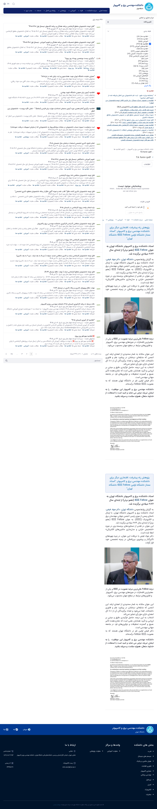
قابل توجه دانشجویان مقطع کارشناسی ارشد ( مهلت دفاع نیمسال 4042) (70, 272)
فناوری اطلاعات (146, 766)
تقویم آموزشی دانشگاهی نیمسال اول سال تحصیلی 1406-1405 (73, 159)
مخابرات (148, 794)
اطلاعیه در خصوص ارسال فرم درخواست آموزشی (138, 112)
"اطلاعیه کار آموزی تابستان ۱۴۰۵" (83, 320)
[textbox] (126, 207)
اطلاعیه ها (85, 36)
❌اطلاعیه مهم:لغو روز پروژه (85, 336)
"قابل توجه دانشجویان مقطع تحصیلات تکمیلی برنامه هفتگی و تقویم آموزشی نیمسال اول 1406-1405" (58, 42)
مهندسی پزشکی (146, 775)
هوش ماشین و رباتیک (144, 761)
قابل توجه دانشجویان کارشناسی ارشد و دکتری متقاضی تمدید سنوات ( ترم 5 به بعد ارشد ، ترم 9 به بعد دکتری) (55, 256)
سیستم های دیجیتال (144, 756)
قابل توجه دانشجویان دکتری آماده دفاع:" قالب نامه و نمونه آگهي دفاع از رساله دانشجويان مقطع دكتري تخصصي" (55, 191)
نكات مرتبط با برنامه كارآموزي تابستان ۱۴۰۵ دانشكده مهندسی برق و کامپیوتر (68, 304)
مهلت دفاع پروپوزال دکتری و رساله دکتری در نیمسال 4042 (74, 288)
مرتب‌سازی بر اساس (146, 17)
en (8, 3)
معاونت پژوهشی (95, 751)
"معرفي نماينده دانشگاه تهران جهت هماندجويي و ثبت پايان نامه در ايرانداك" (68, 76)
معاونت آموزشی (112, 751)
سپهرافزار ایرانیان (57, 805)
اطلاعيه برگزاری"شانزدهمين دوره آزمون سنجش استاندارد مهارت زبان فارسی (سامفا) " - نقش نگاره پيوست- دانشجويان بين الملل (51, 109)
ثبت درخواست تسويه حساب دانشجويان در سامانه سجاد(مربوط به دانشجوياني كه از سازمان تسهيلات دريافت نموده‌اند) (53, 127)
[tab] (129, 31)
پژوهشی (26, 137)
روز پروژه (71, 68)
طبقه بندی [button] (147, 31)
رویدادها (86, 68)
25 (11, 354)
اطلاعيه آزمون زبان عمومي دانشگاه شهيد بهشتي (78, 92)
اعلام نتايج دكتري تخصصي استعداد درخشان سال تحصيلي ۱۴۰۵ (72, 143)
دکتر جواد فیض (113, 259)
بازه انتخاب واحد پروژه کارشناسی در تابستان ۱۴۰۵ (77, 207)
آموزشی (26, 36)
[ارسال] (6, 361)
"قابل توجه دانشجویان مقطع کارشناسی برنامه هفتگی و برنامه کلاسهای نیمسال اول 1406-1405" (62, 26)
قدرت (149, 751)
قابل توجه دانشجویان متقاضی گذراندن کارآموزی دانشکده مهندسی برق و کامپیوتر (66, 223)
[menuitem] (103, 11)
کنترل (149, 784)
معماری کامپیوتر (146, 771)
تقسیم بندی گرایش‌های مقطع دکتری (142, 106)
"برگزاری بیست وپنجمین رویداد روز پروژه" (80, 58)
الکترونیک (148, 789)
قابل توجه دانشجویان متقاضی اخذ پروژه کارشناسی (77, 175)
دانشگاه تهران (127, 259)
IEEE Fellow (141, 250)
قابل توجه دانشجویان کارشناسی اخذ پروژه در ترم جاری (75, 240)
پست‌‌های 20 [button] (95, 354)
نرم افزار (148, 780)
